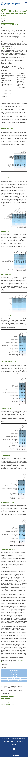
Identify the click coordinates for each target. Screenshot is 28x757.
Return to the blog (5, 9)
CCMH (3, 18)
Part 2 (7, 53)
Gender (7, 24)
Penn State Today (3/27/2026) (7, 696)
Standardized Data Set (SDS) (11, 26)
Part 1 (3, 48)
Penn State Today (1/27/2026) (7, 702)
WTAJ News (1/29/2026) (6, 700)
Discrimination (8, 23)
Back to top (13, 752)
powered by (11, 755)
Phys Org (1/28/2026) (5, 698)
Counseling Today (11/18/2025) (7, 704)
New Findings (8, 20)
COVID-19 (3, 23)
